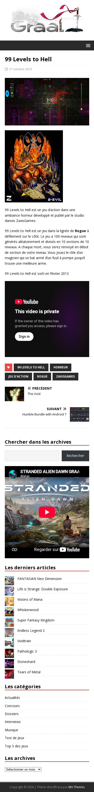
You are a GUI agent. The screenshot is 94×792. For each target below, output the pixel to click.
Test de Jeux (14, 738)
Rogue (42, 376)
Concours (12, 705)
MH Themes (76, 787)
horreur (61, 367)
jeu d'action (18, 376)
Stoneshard (26, 661)
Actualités (12, 697)
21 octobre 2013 (20, 69)
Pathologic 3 (27, 651)
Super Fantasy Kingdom (35, 620)
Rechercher (75, 455)
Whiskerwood (28, 609)
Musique (11, 730)
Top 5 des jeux (16, 746)
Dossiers (12, 713)
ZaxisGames (65, 376)
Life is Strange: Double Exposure (42, 589)
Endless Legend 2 (31, 630)
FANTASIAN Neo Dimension (39, 578)
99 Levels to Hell (31, 367)
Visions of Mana (29, 599)
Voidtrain (24, 641)
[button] (87, 45)
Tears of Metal (28, 672)
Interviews (13, 721)
